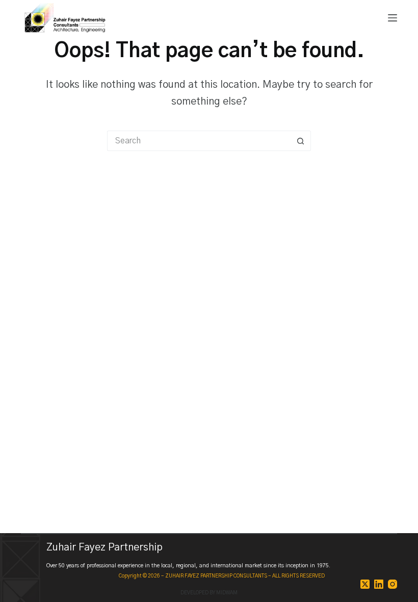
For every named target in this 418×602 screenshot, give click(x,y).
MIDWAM (227, 592)
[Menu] (392, 17)
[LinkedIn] (378, 584)
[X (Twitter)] (365, 584)
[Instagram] (392, 584)
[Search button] (301, 141)
